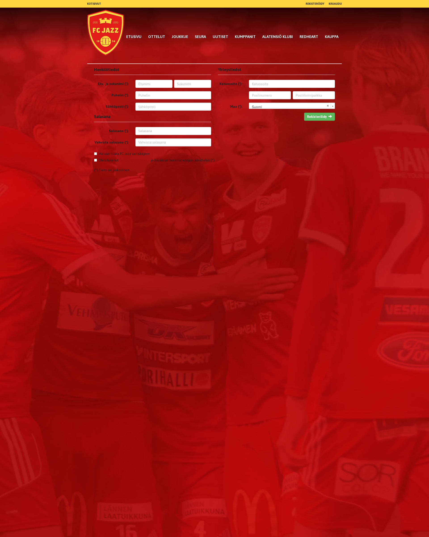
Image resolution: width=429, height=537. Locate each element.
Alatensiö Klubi (277, 36)
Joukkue (180, 36)
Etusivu (133, 36)
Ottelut (156, 36)
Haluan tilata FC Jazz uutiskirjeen (124, 154)
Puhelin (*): (120, 95)
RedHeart (309, 36)
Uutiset (220, 36)
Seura (200, 36)
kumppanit (245, 36)
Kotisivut (94, 3)
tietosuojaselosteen (134, 160)
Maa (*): (236, 106)
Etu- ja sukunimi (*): (113, 84)
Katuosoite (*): (230, 84)
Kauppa (332, 36)
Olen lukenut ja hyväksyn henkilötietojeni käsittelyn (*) (156, 160)
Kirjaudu (335, 3)
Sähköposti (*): (117, 106)
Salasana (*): (119, 131)
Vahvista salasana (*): (112, 142)
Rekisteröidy (315, 3)
